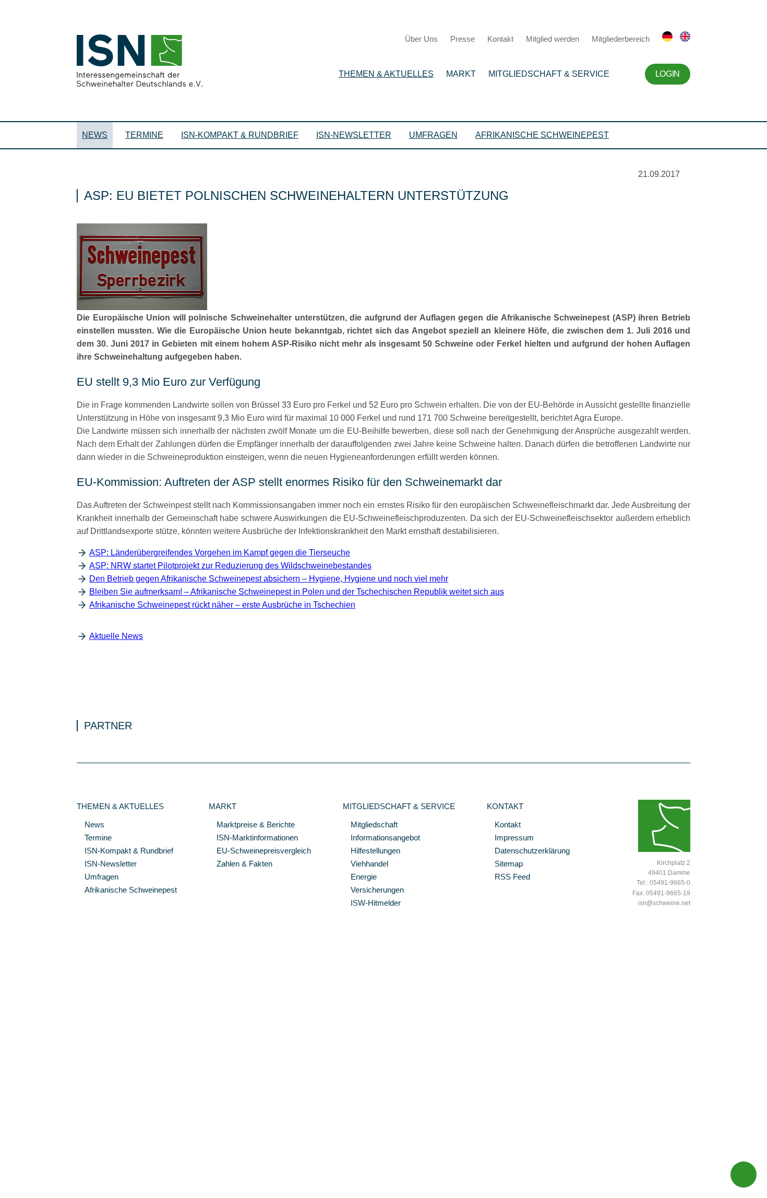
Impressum (510, 838)
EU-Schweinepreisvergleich (260, 851)
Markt (461, 73)
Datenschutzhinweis (33, 1175)
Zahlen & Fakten (240, 864)
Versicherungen (373, 890)
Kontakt (500, 38)
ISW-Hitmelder (372, 903)
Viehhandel (365, 864)
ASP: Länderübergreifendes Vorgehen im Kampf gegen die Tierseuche (219, 552)
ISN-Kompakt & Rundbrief (239, 135)
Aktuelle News (116, 636)
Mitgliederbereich (621, 38)
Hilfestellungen (371, 851)
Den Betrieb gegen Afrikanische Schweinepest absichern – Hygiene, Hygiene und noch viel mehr (268, 578)
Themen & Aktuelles (386, 73)
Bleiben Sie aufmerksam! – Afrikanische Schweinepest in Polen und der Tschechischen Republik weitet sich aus (296, 591)
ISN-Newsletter (353, 135)
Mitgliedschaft (370, 825)
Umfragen (433, 135)
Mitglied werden (552, 38)
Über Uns (421, 38)
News (94, 135)
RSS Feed (508, 877)
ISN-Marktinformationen (253, 838)
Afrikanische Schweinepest (542, 135)
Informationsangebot (381, 838)
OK (5, 1190)
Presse (462, 38)
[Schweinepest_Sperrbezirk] (142, 307)
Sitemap (505, 864)
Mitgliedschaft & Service (548, 73)
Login (667, 73)
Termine (144, 135)
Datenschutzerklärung (528, 851)
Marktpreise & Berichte (252, 825)
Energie (360, 877)
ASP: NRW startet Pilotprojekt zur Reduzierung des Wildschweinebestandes (230, 565)
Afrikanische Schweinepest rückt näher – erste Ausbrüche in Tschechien (222, 604)
